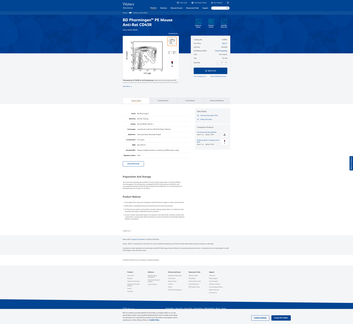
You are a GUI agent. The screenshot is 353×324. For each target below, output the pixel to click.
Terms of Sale (188, 308)
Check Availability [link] (221, 51)
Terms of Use (179, 308)
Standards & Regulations (175, 290)
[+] (226, 63)
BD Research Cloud (194, 287)
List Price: (197, 47)
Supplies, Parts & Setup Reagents (133, 285)
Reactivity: (132, 119)
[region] (176, 316)
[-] (217, 63)
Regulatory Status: (130, 155)
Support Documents (138, 239)
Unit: (195, 54)
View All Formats (133, 164)
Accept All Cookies (281, 318)
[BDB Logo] (129, 5)
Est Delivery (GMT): (200, 51)
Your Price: (197, 43)
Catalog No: (198, 40)
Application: (132, 134)
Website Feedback (351, 163)
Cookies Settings (198, 308)
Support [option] (205, 8)
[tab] (136, 101)
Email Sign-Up (213, 292)
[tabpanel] (176, 171)
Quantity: (197, 62)
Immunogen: (131, 129)
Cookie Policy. (154, 320)
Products (125, 13)
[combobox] (220, 8)
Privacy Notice (170, 308)
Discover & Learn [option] (177, 8)
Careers (224, 308)
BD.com (218, 308)
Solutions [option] (163, 8)
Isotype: (133, 124)
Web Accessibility (209, 308)
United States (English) (200, 2)
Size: (195, 58)
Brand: (133, 113)
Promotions (130, 291)
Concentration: (131, 140)
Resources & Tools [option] (192, 8)
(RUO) (135, 30)
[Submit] (227, 8)
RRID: (134, 145)
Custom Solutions (152, 284)
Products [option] (153, 8)
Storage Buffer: (131, 150)
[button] (210, 71)
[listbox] (153, 8)
